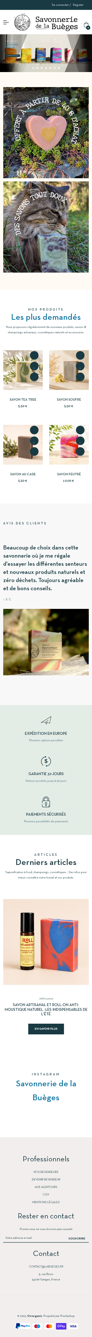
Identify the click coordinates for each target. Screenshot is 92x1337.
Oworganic (34, 1316)
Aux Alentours (46, 1187)
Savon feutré (69, 474)
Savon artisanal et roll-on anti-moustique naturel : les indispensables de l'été (46, 1009)
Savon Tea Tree (23, 399)
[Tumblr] (62, 1306)
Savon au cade (23, 474)
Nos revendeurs (46, 1172)
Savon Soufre (69, 399)
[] (34, 355)
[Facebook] (30, 1306)
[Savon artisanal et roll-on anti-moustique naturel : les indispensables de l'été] (46, 942)
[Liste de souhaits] (34, 366)
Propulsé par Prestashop (59, 1316)
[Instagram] (46, 1306)
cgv (46, 1194)
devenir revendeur (46, 1179)
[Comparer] (34, 377)
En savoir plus (46, 1029)
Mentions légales (46, 1202)
